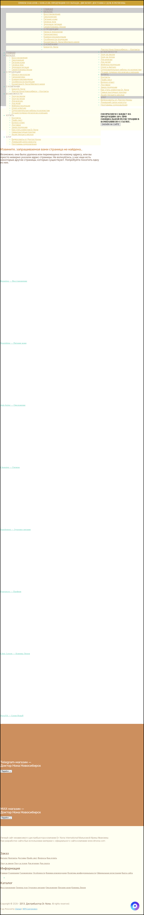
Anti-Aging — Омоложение (12, 405)
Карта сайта (127, 873)
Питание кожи (18, 62)
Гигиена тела (17, 65)
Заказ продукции (19, 127)
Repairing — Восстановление (13, 281)
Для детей (16, 103)
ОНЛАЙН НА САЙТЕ (110, 124)
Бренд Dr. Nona (18, 89)
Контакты (16, 118)
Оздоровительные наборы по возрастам (31, 110)
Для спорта (45, 863)
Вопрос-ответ (18, 122)
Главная (4, 873)
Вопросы (42, 858)
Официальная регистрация (109, 873)
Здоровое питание (20, 67)
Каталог (4, 858)
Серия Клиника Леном (22, 69)
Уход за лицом (18, 96)
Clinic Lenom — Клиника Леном (15, 653)
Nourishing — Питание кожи (13, 343)
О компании (13, 873)
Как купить (52, 858)
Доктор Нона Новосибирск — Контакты (30, 91)
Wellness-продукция (21, 106)
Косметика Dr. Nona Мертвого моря (28, 84)
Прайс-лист (17, 120)
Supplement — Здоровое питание (15, 529)
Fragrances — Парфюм (10, 591)
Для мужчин (17, 101)
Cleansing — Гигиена (10, 467)
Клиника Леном (78, 887)
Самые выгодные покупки (23, 132)
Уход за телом (18, 98)
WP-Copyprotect (30, 909)
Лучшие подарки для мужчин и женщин (30, 113)
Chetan (18, 909)
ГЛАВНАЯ (10, 53)
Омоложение (18, 60)
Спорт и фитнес (19, 108)
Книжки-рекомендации (22, 79)
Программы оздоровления (24, 144)
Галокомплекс (18, 77)
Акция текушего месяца (22, 134)
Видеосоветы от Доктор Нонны (26, 139)
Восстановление (19, 58)
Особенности (39, 873)
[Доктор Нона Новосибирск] (22, 48)
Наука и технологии (21, 74)
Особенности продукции (23, 82)
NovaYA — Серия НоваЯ (11, 715)
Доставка (16, 125)
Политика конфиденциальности (81, 873)
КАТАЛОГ (10, 55)
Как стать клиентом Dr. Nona (25, 130)
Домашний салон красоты (24, 142)
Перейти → (6, 771)
